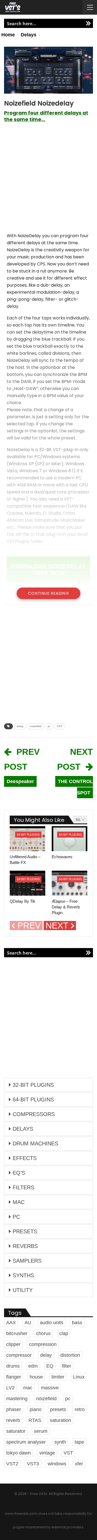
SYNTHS (23, 1275)
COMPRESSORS (34, 1114)
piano (35, 1409)
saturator (15, 1431)
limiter (57, 1377)
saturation (60, 1420)
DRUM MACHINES (35, 1143)
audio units (51, 1322)
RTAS (35, 1420)
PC (16, 1217)
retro (80, 1409)
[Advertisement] (48, 180)
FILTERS (23, 1187)
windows (57, 1463)
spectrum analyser (26, 1442)
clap (63, 1333)
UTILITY (23, 1290)
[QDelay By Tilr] (27, 883)
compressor (19, 1355)
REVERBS (25, 1246)
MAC (19, 1202)
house (36, 1377)
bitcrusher (16, 1333)
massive (50, 1387)
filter (66, 1366)
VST (59, 726)
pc (49, 726)
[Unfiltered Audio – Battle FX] (27, 838)
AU (28, 1322)
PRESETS (25, 1231)
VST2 (12, 1463)
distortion (70, 1355)
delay (20, 726)
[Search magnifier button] (88, 23)
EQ (49, 1366)
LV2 (10, 1387)
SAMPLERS (27, 1261)
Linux (79, 1377)
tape (79, 1442)
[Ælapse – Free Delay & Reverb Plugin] (69, 883)
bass (77, 1322)
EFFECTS (25, 1158)
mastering (16, 1398)
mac (27, 1387)
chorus (43, 1333)
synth (60, 1442)
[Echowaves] (69, 838)
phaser (13, 1409)
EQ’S (19, 1173)
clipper (13, 1344)
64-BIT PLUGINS (28, 834)
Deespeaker (20, 781)
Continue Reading (48, 593)
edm (33, 1366)
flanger (13, 1377)
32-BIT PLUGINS (33, 1085)
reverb (13, 1420)
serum (40, 1431)
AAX (11, 1322)
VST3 (33, 1463)
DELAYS (23, 1129)
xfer (79, 1463)
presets (58, 1409)
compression (43, 1344)
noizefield (35, 726)
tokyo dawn (18, 1453)
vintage (47, 1453)
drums (13, 1366)
